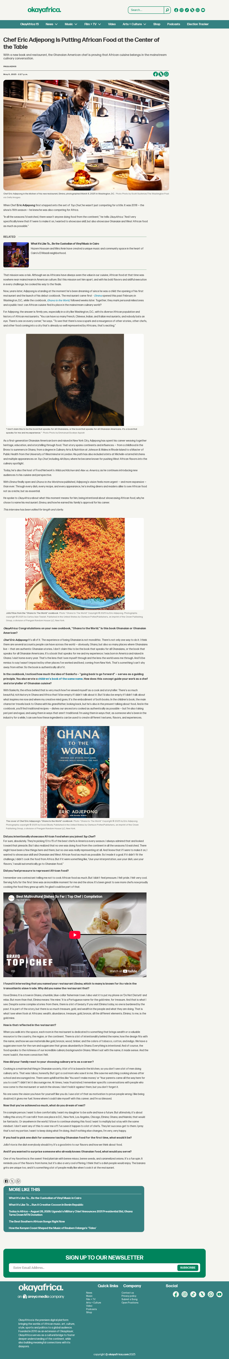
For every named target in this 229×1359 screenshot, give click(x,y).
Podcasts (173, 24)
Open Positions (130, 1302)
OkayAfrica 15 (29, 24)
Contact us (128, 1292)
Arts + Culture (132, 24)
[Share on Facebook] (155, 74)
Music (69, 24)
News (49, 24)
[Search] (167, 10)
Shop (156, 24)
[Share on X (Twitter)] (160, 74)
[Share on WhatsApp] (166, 74)
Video (112, 24)
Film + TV (90, 24)
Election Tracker (198, 24)
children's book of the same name (60, 679)
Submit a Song (129, 1299)
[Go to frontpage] (44, 10)
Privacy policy (129, 1296)
